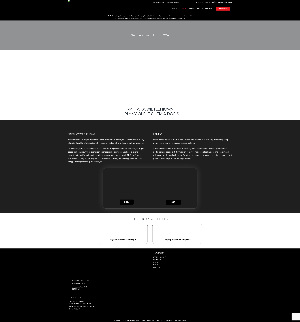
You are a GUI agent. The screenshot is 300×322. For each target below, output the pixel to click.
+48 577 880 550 (158, 2)
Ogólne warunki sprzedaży (222, 2)
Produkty (157, 260)
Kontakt (156, 267)
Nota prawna (74, 309)
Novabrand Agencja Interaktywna (171, 321)
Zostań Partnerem (203, 2)
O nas (155, 262)
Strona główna (159, 257)
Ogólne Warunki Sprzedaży (80, 304)
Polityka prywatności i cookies (82, 306)
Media (155, 265)
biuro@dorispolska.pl (173, 2)
